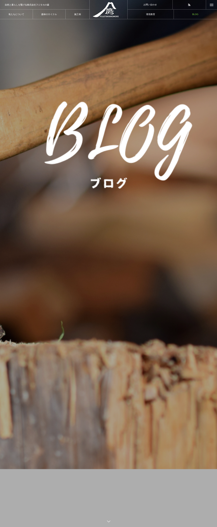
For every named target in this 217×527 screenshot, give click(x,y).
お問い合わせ (150, 4)
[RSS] (189, 4)
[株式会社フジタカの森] (108, 9)
